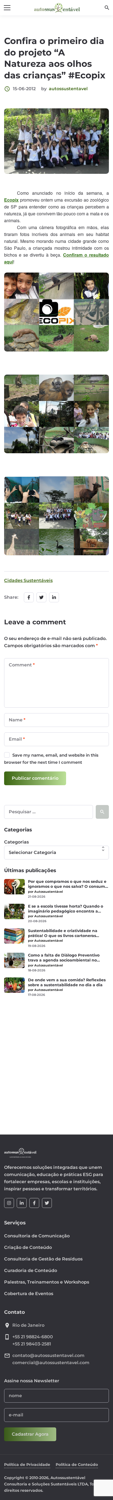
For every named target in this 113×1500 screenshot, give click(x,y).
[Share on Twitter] (41, 597)
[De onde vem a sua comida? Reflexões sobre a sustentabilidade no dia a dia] (14, 985)
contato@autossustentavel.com (48, 1355)
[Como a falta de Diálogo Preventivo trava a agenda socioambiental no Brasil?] (14, 960)
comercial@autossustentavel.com (50, 1362)
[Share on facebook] (29, 597)
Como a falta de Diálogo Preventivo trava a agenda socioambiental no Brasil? (64, 958)
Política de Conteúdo (77, 1464)
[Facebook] (34, 1203)
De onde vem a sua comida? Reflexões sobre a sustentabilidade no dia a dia (67, 982)
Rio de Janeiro (28, 1325)
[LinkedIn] (22, 1203)
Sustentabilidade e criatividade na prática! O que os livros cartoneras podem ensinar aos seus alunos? (62, 933)
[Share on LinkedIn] (54, 597)
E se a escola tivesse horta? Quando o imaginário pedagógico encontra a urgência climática (65, 909)
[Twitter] (47, 1203)
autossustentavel (68, 88)
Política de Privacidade (27, 1464)
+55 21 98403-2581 (31, 1344)
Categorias (16, 842)
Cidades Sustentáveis (28, 580)
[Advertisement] (56, 1062)
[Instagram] (9, 1203)
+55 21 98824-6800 (32, 1336)
